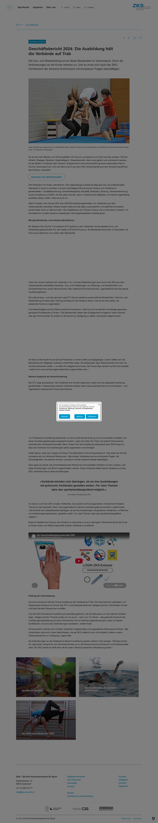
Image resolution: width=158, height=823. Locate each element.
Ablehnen (80, 416)
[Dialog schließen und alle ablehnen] (98, 404)
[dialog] (79, 411)
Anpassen (64, 416)
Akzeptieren (92, 416)
